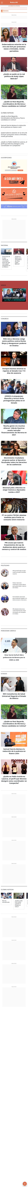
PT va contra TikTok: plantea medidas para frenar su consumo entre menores (14, 517)
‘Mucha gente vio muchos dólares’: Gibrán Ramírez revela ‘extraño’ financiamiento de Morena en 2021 (14, 430)
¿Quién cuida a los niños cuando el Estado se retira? (18, 903)
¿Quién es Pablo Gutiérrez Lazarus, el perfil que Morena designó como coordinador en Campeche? (14, 144)
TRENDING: (6, 11)
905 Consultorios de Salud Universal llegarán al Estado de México (14, 696)
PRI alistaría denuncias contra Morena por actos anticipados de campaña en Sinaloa (19, 611)
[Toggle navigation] (2, 2)
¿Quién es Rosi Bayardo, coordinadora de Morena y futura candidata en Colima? (14, 103)
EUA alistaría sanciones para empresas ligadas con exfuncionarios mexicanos (20, 598)
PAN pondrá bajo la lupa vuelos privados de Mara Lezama (19, 572)
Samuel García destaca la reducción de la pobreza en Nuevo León (13, 126)
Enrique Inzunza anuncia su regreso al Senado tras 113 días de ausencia (14, 370)
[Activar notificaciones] (25, 1184)
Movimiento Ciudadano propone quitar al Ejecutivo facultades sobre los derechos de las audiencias (14, 461)
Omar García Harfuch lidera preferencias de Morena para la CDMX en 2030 (14, 657)
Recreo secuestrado (6, 901)
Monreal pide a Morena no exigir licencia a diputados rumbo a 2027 (14, 489)
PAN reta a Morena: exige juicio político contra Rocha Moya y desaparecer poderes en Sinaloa (14, 342)
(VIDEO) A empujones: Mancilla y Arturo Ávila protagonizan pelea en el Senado (14, 399)
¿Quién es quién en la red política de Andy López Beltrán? (14, 76)
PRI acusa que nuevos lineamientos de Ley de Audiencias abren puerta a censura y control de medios (14, 545)
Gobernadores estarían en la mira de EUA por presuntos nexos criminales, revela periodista (14, 47)
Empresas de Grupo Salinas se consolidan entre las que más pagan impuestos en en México (6, 262)
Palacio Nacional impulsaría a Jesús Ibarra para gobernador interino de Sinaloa (19, 585)
